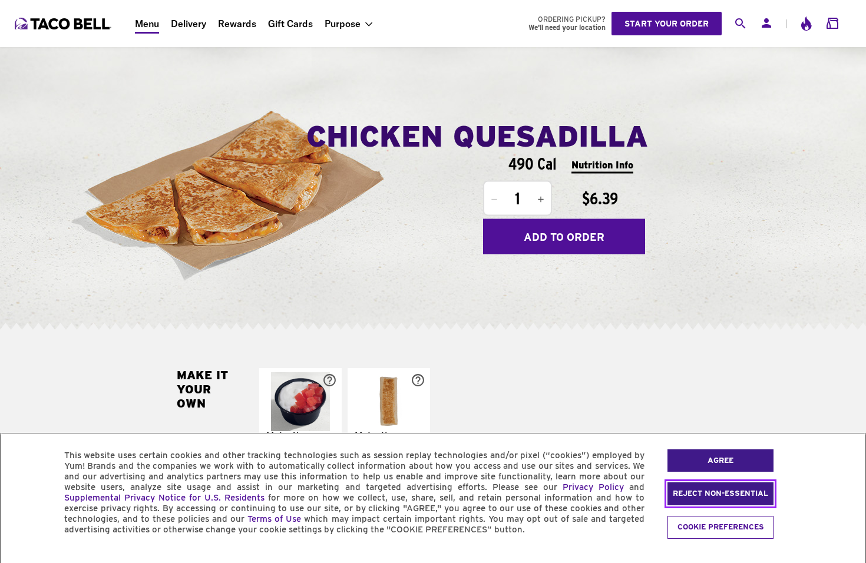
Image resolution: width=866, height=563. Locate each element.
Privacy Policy (593, 487)
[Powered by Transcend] (19, 556)
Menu (147, 23)
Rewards (237, 23)
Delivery (188, 23)
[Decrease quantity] (494, 199)
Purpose (343, 23)
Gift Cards (290, 23)
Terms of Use (274, 519)
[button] (300, 418)
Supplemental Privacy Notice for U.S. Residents (164, 497)
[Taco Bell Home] (64, 23)
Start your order (666, 23)
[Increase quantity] (541, 199)
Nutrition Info (602, 164)
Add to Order (564, 236)
